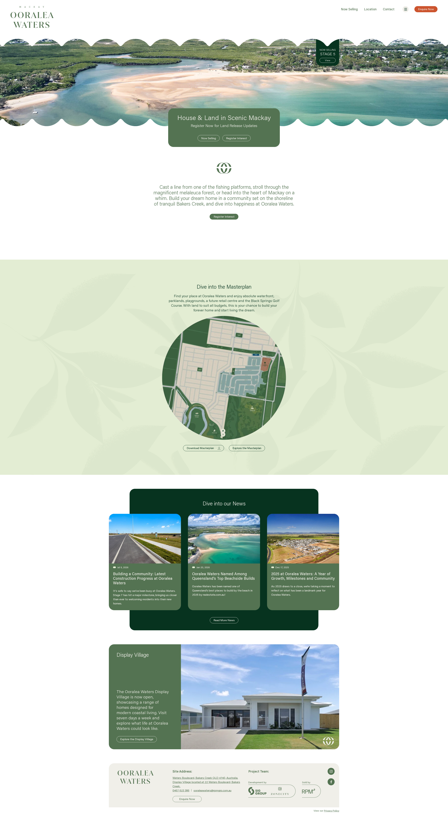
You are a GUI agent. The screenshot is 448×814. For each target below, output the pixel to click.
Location (370, 9)
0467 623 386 (181, 790)
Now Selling (349, 9)
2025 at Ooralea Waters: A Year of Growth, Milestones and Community (303, 576)
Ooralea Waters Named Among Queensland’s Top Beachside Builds (223, 576)
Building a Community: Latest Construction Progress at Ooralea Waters (142, 578)
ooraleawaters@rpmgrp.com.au (212, 790)
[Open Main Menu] (405, 9)
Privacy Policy (331, 810)
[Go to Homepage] (143, 777)
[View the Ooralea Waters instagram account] (331, 771)
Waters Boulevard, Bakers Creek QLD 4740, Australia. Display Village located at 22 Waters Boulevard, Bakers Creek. (206, 782)
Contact (388, 9)
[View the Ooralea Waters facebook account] (331, 781)
